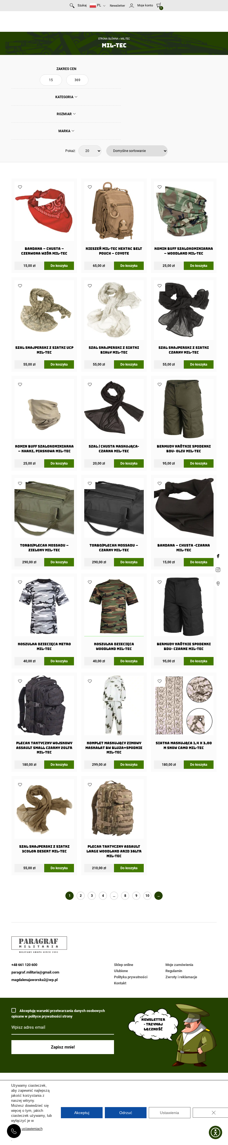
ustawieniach (32, 1129)
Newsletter (117, 6)
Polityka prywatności (130, 977)
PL (98, 5)
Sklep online (123, 965)
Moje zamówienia (179, 965)
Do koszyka (59, 266)
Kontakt (120, 983)
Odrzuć (125, 1112)
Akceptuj (81, 1112)
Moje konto (145, 5)
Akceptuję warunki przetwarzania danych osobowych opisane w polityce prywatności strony (58, 1013)
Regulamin (173, 971)
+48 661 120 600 (14, 1131)
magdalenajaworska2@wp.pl (34, 980)
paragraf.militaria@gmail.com (35, 972)
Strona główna (108, 38)
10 (147, 896)
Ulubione (121, 971)
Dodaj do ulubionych (20, 187)
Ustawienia (169, 1112)
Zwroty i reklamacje (181, 977)
